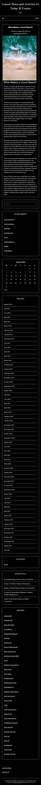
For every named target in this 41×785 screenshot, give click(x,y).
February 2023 (8, 468)
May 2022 (7, 507)
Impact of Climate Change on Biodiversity (17, 584)
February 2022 (8, 520)
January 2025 (8, 369)
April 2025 (7, 356)
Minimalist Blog (18, 782)
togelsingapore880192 (20, 33)
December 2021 (9, 528)
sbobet (6, 246)
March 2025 (7, 360)
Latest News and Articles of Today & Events (20, 6)
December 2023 (9, 425)
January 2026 (8, 334)
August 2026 (8, 304)
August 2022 (8, 494)
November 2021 (9, 533)
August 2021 (8, 546)
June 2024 (7, 399)
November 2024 (9, 378)
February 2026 (8, 330)
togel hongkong (6, 768)
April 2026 (7, 322)
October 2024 (8, 382)
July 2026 (7, 309)
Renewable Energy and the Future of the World (18, 579)
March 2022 (7, 516)
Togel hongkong (9, 224)
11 (11, 276)
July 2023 (7, 447)
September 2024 (9, 386)
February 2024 (8, 416)
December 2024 (9, 373)
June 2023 (7, 451)
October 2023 (8, 434)
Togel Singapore (9, 242)
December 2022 (9, 477)
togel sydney (8, 750)
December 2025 (9, 339)
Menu (37, 18)
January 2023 (8, 472)
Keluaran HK (8, 616)
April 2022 (7, 511)
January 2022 (8, 524)
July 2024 (7, 395)
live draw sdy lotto (9, 754)
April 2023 (7, 459)
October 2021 (8, 537)
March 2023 (7, 464)
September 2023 (9, 438)
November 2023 (9, 429)
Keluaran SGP (8, 620)
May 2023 (7, 455)
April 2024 (7, 408)
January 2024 (8, 421)
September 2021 (9, 541)
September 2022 (9, 490)
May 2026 (7, 317)
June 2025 (7, 347)
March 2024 (7, 412)
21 (25, 279)
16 (34, 276)
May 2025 (7, 352)
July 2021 (7, 550)
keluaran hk (5, 772)
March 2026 (7, 326)
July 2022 (7, 498)
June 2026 (7, 313)
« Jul (5, 290)
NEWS (6, 565)
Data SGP (7, 228)
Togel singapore (9, 219)
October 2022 (8, 485)
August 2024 (8, 391)
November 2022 (9, 481)
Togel (6, 237)
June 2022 (7, 503)
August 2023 (8, 442)
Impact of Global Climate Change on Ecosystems (19, 588)
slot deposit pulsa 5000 (11, 656)
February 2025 (8, 365)
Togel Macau (8, 251)
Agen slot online (9, 625)
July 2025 (7, 343)
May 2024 (7, 403)
